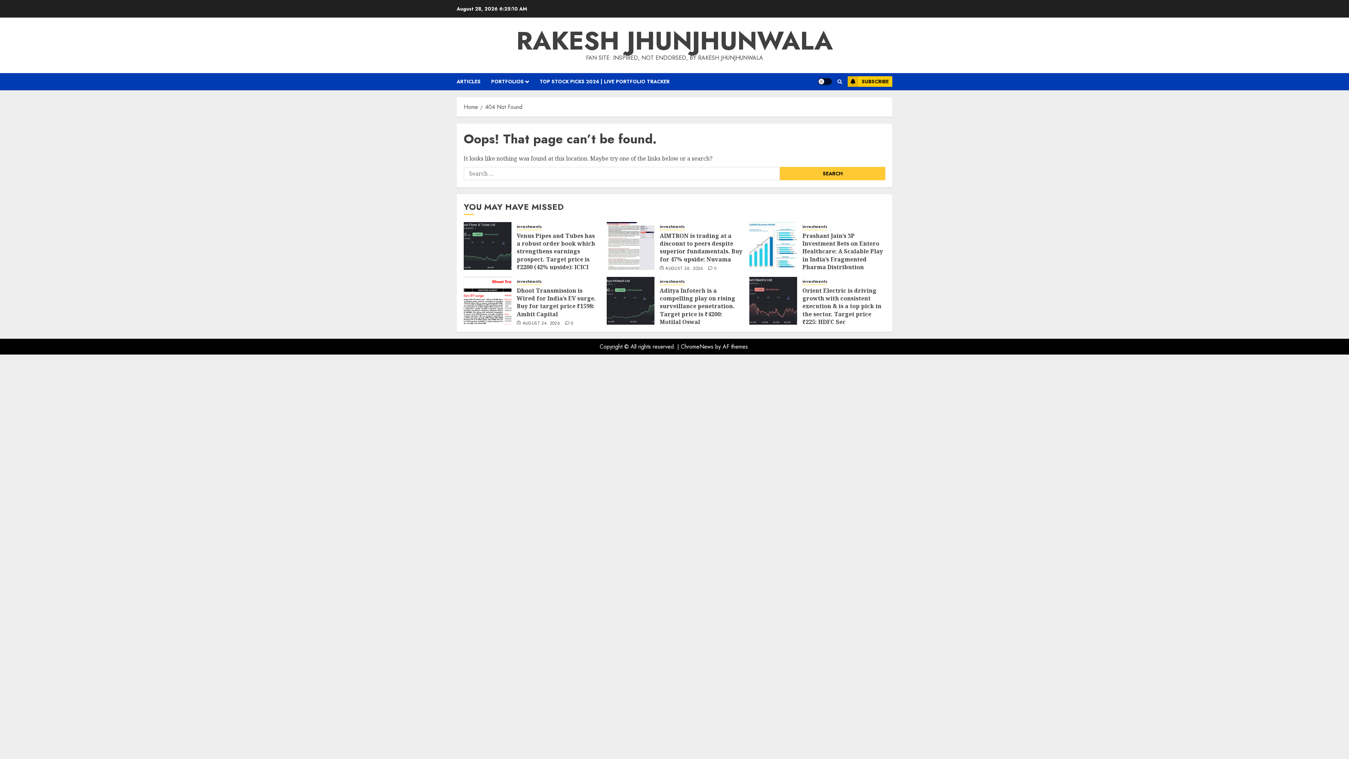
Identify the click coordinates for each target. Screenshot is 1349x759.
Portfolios (507, 81)
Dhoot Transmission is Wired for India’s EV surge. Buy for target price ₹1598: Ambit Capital (556, 302)
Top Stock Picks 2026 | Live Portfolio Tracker (605, 81)
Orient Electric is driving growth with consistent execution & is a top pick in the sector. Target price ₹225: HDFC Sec (841, 306)
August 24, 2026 (541, 323)
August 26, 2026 (684, 269)
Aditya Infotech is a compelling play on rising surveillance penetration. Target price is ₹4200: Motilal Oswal (697, 306)
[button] (839, 82)
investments (529, 227)
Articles (469, 81)
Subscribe (875, 81)
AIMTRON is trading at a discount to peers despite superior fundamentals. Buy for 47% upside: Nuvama (701, 247)
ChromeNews (697, 347)
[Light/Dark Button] (825, 81)
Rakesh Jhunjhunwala (674, 40)
